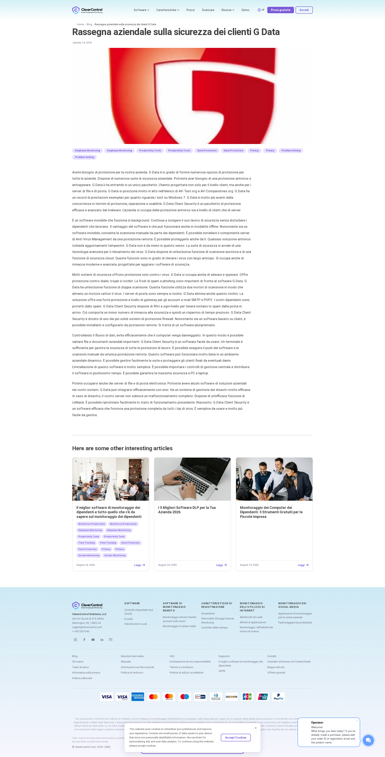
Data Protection (207, 150)
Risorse (227, 10)
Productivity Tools (150, 150)
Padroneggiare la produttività (295, 622)
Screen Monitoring (88, 555)
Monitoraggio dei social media (292, 605)
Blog (89, 24)
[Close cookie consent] (255, 728)
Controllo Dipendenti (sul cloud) (138, 611)
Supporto (224, 656)
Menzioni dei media (132, 656)
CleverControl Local (135, 623)
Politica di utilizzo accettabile (186, 672)
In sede (128, 618)
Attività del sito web (251, 617)
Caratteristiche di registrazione (216, 605)
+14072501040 (80, 631)
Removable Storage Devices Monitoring (217, 620)
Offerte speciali (276, 672)
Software (140, 10)
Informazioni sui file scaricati (137, 667)
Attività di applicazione (253, 622)
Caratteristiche (166, 10)
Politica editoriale (82, 678)
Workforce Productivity (91, 524)
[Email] (110, 639)
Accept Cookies (235, 737)
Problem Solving (291, 150)
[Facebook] (84, 639)
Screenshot (208, 613)
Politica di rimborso (132, 672)
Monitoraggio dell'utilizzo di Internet (252, 607)
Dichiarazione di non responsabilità (190, 661)
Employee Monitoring (87, 150)
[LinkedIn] (102, 639)
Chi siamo (78, 661)
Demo (245, 10)
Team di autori (80, 667)
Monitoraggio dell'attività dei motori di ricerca (256, 629)
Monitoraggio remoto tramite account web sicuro (179, 619)
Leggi (137, 565)
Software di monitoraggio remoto (174, 607)
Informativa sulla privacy (86, 672)
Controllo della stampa (214, 627)
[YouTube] (93, 639)
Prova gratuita (280, 10)
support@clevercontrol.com (87, 627)
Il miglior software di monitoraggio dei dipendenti (241, 663)
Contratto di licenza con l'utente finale (289, 661)
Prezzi (190, 10)
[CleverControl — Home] (87, 10)
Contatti (271, 656)
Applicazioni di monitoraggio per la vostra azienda (295, 615)
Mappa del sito (276, 667)
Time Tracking (86, 543)
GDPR (222, 670)
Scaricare (208, 10)
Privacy (254, 150)
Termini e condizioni (181, 667)
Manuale (126, 661)
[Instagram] (75, 639)
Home (80, 24)
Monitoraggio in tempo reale (179, 626)
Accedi (304, 10)
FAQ (172, 656)
